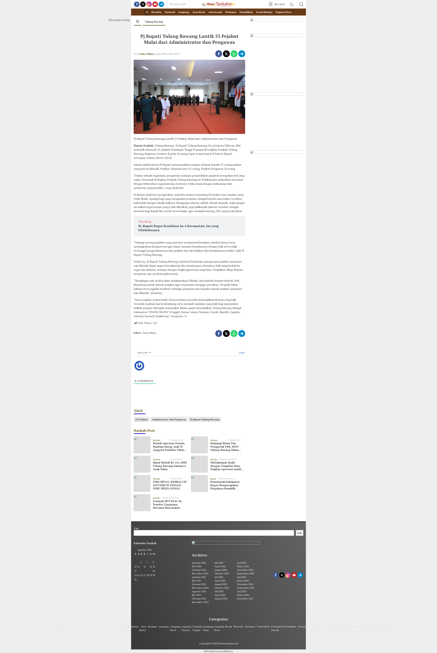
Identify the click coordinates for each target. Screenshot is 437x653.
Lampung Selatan (186, 628)
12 (141, 566)
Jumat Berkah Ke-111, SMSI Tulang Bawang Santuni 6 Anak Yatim (170, 466)
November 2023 (200, 602)
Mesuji (228, 626)
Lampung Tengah (197, 628)
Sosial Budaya (345, 628)
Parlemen (250, 626)
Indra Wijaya (146, 53)
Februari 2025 (199, 584)
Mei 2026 (196, 566)
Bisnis (71, 626)
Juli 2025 (219, 577)
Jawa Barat (123, 628)
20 (144, 570)
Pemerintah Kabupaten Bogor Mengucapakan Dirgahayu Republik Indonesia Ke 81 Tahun (225, 485)
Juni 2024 (241, 591)
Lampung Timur (208, 628)
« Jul (136, 583)
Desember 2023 (245, 598)
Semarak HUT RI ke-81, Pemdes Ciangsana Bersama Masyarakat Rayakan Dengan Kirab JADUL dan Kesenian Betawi (167, 504)
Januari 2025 (221, 584)
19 (141, 570)
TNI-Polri (366, 628)
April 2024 (220, 595)
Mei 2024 (196, 595)
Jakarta (115, 626)
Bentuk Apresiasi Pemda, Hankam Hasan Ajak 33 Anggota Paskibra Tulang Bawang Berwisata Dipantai (169, 447)
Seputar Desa (336, 628)
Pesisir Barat (315, 628)
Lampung (164, 626)
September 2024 (245, 587)
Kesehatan (132, 626)
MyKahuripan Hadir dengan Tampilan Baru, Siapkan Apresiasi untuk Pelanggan (225, 466)
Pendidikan (290, 626)
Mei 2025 (196, 580)
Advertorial (49, 626)
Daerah (89, 626)
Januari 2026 (221, 569)
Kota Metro (142, 628)
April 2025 (220, 580)
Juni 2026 (241, 562)
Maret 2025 (243, 580)
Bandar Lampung (62, 628)
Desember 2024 (245, 584)
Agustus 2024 (199, 591)
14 (147, 566)
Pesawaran (303, 626)
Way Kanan (390, 628)
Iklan (106, 626)
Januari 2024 (221, 598)
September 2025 (245, 573)
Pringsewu (324, 626)
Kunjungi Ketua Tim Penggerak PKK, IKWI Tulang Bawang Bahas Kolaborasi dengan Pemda (227, 447)
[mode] (292, 4)
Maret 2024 (243, 595)
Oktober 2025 (222, 573)
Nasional (238, 626)
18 (138, 570)
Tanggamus (356, 626)
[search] (301, 4)
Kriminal (152, 626)
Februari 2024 (199, 598)
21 (147, 570)
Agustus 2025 (199, 577)
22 (151, 570)
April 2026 (220, 566)
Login (241, 352)
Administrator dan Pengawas (169, 419)
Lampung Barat (175, 628)
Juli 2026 (219, 562)
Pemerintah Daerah (277, 628)
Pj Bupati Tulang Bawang (204, 419)
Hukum (98, 626)
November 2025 (200, 573)
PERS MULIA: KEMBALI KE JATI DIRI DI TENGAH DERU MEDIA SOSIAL (170, 485)
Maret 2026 (243, 566)
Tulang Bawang (154, 21)
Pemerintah (263, 626)
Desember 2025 (245, 569)
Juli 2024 (219, 591)
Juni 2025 (241, 577)
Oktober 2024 (222, 587)
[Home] (147, 12)
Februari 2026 (199, 569)
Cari (136, 528)
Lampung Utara (219, 628)
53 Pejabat (141, 419)
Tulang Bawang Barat (383, 630)
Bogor (79, 626)
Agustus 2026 (199, 562)
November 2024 (200, 587)
